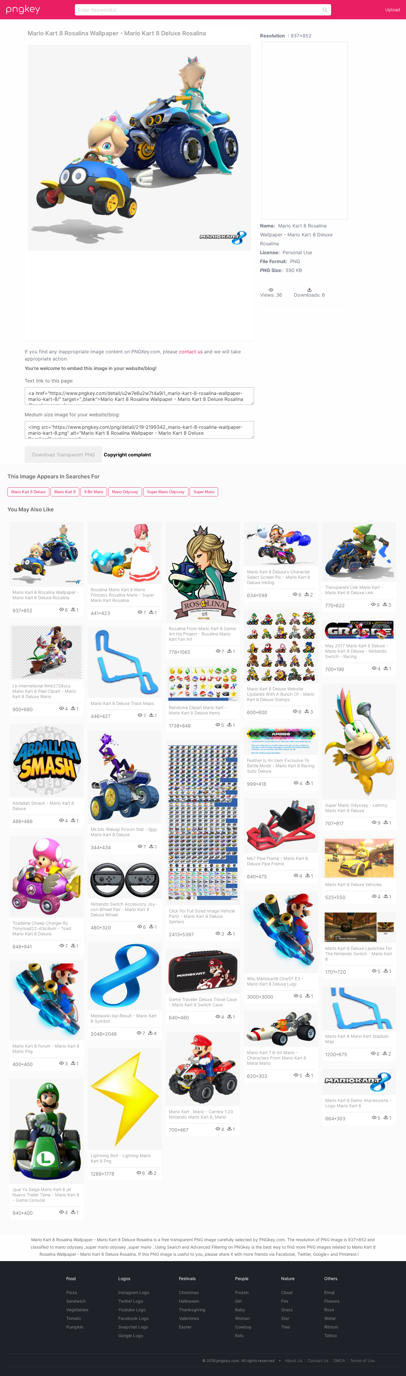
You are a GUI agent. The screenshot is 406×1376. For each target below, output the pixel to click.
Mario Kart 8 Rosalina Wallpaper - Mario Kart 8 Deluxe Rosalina (45, 595)
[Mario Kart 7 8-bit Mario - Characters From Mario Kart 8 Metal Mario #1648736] (281, 1029)
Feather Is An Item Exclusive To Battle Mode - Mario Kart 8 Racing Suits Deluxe (280, 766)
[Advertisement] (91, 295)
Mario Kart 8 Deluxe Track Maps (122, 703)
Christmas (189, 1292)
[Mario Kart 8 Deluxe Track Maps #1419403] (125, 662)
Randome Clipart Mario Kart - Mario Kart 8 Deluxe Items (198, 710)
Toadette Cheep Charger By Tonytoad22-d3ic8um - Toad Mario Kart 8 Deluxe (41, 928)
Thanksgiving (192, 1309)
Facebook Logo (133, 1318)
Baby (240, 1309)
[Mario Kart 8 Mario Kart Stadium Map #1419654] (359, 1008)
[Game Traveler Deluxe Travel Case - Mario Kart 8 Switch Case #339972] (203, 971)
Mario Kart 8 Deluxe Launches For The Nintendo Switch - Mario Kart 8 (358, 953)
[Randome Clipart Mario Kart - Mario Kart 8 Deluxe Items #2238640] (203, 684)
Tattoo (330, 1335)
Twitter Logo (130, 1301)
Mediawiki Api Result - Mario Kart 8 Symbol (124, 1018)
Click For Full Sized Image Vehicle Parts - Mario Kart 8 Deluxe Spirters (202, 916)
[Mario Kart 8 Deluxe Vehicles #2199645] (359, 858)
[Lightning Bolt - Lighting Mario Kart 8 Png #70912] (125, 1099)
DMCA (339, 1360)
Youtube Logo (132, 1309)
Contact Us (318, 1360)
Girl (238, 1301)
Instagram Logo (133, 1292)
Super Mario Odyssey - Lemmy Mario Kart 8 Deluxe (356, 808)
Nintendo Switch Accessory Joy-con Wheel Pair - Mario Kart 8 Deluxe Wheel (124, 909)
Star (285, 1318)
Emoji (329, 1292)
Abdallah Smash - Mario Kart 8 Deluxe (43, 806)
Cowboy (243, 1326)
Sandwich (76, 1301)
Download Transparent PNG (63, 455)
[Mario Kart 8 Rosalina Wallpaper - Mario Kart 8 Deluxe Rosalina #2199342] (47, 554)
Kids (239, 1335)
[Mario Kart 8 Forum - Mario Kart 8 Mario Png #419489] (47, 1000)
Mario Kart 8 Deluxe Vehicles (353, 884)
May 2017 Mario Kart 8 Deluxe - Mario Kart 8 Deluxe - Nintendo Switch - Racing (356, 651)
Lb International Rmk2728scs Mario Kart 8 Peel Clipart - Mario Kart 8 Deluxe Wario (44, 691)
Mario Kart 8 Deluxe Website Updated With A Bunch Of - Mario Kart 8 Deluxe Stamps (280, 694)
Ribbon (331, 1326)
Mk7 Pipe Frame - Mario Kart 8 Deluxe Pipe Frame (277, 861)
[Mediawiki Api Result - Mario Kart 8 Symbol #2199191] (125, 976)
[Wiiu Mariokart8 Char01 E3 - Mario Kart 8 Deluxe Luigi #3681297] (281, 932)
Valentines (189, 1318)
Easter (185, 1326)
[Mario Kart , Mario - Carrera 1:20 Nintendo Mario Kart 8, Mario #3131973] (203, 1069)
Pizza (71, 1292)
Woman (242, 1318)
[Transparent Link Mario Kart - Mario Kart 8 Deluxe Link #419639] (359, 552)
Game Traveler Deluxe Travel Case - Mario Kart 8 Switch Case (203, 1002)
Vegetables (77, 1309)
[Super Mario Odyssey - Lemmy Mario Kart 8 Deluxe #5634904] (359, 742)
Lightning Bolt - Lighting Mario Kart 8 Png (121, 1158)
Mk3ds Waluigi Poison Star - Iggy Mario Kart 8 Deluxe (124, 832)
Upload (392, 9)
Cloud (286, 1292)
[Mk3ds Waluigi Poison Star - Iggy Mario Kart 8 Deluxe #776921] (125, 777)
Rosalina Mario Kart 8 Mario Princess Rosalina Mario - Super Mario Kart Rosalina (122, 595)
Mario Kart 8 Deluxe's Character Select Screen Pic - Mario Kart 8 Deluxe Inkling (278, 577)
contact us (191, 352)
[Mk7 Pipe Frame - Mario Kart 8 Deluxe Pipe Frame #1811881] (281, 825)
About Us (294, 1360)
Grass (287, 1309)
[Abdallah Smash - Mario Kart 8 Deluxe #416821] (47, 761)
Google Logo (130, 1335)
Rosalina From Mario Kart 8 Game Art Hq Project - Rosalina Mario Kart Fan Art (202, 634)
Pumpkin (74, 1326)
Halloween (189, 1301)
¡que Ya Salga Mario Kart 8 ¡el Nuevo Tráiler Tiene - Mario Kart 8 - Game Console (45, 1195)
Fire (284, 1301)
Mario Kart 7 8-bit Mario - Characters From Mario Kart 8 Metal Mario (276, 1058)
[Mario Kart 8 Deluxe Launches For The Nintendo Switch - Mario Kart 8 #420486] (359, 927)
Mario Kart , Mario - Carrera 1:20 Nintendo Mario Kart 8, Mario (201, 1114)
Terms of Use (362, 1360)
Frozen (241, 1292)
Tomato (73, 1318)
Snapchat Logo (133, 1326)
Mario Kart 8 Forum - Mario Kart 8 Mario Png (45, 1048)
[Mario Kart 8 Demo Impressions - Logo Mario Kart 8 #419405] (359, 1082)
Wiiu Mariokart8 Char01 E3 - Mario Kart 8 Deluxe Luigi (275, 981)
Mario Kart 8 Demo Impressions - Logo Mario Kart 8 (358, 1103)
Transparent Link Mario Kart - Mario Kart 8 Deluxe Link (354, 590)
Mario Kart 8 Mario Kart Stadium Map (357, 1039)
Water (330, 1318)
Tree (285, 1326)
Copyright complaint (127, 455)
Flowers (332, 1301)
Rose (329, 1309)
